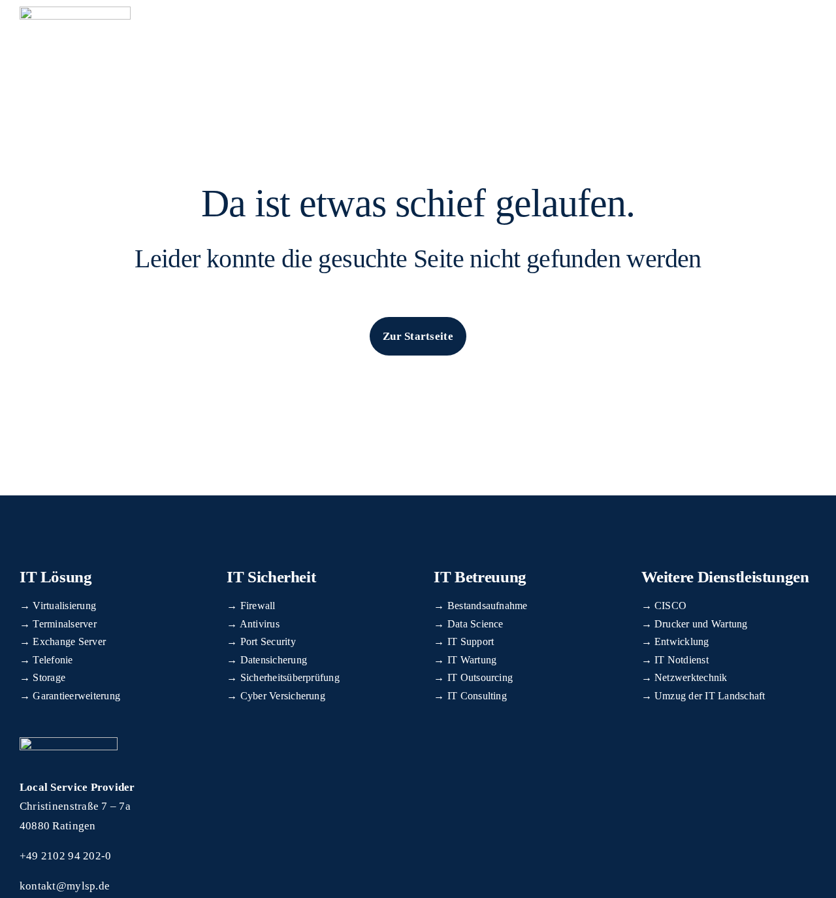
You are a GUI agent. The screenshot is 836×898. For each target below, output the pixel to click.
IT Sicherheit (271, 577)
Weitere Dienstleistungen (725, 577)
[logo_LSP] (75, 12)
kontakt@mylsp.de (65, 886)
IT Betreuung (480, 577)
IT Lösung (56, 577)
